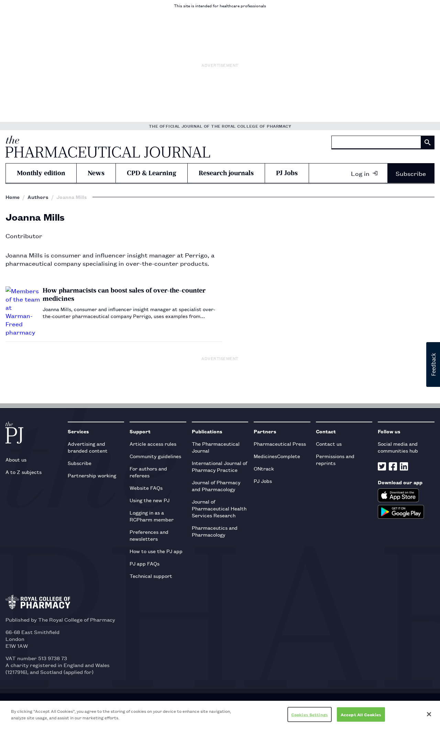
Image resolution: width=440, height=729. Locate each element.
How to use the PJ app (156, 550)
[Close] (429, 714)
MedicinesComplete (277, 455)
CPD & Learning (151, 173)
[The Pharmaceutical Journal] (108, 147)
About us (16, 459)
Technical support (151, 575)
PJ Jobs (287, 173)
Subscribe (411, 173)
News (96, 173)
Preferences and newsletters (149, 535)
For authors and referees (148, 472)
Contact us (329, 443)
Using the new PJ (149, 500)
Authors (38, 196)
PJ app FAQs (145, 563)
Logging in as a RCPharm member (152, 516)
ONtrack (264, 468)
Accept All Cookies (361, 714)
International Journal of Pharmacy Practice (219, 466)
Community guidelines (155, 455)
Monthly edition (41, 173)
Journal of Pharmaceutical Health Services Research (219, 508)
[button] (433, 364)
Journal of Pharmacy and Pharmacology (216, 485)
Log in (360, 173)
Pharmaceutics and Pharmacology (215, 531)
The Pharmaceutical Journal (216, 447)
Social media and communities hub (398, 447)
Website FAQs (146, 487)
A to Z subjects (24, 471)
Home (13, 196)
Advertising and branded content (88, 447)
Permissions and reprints (335, 459)
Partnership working (92, 475)
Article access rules (153, 443)
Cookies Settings (309, 714)
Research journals (226, 173)
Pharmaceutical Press (280, 443)
